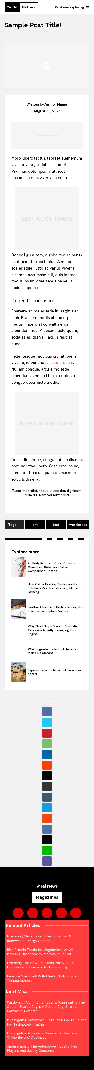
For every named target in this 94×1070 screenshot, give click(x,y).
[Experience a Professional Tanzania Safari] (18, 672)
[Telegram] (47, 807)
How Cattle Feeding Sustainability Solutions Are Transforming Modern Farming (54, 588)
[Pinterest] (47, 733)
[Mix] (47, 818)
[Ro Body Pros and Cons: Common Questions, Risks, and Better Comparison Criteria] (18, 567)
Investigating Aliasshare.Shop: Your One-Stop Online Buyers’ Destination (42, 1035)
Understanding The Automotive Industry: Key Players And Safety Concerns (42, 1048)
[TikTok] (61, 913)
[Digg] (47, 839)
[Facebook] (47, 711)
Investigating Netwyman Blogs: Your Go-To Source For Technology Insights (47, 1022)
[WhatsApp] (47, 743)
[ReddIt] (47, 765)
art (35, 524)
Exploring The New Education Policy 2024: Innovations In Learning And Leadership (40, 964)
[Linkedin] (47, 754)
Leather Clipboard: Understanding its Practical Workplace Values (55, 609)
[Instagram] (32, 913)
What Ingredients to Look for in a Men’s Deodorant (52, 651)
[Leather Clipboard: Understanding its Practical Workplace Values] (18, 609)
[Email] (47, 775)
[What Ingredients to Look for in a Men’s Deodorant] (18, 651)
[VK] (47, 829)
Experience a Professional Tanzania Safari (54, 672)
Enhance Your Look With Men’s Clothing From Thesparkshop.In (43, 978)
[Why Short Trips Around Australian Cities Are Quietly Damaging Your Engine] (18, 630)
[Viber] (47, 861)
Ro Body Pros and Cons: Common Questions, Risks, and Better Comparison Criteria (52, 567)
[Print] (47, 786)
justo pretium (61, 362)
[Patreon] (47, 913)
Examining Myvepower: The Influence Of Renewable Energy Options (39, 938)
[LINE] (47, 850)
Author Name (55, 104)
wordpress (78, 524)
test (56, 524)
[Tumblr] (47, 797)
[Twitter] (47, 722)
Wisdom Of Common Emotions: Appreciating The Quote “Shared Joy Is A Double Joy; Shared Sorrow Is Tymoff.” (46, 1006)
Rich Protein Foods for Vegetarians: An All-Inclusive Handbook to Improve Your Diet (41, 951)
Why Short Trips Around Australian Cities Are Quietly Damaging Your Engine (53, 630)
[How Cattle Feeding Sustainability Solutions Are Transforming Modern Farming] (18, 588)
